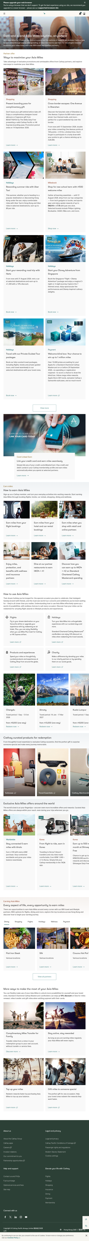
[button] (12, 145)
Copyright (6, 1228)
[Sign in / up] (84, 13)
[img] (85, 2)
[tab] (6, 922)
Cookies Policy (12, 1238)
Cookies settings (51, 1156)
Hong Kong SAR (70, 1230)
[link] (44, 435)
